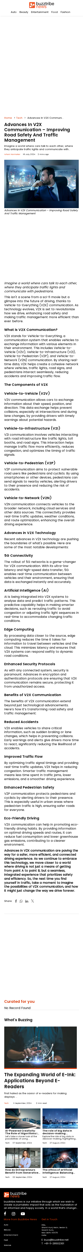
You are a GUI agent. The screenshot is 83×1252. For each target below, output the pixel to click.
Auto (14, 12)
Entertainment (39, 12)
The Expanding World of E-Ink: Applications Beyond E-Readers (39, 1080)
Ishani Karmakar (12, 154)
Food (54, 12)
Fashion (65, 12)
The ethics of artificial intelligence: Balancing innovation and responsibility (57, 1174)
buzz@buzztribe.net (56, 1239)
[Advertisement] (41, 64)
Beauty (23, 12)
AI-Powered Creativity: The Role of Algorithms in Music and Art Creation (22, 1133)
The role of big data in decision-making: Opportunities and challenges (57, 1134)
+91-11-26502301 (54, 1243)
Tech (19, 117)
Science (7, 1245)
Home (8, 117)
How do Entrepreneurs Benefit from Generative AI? (21, 1172)
